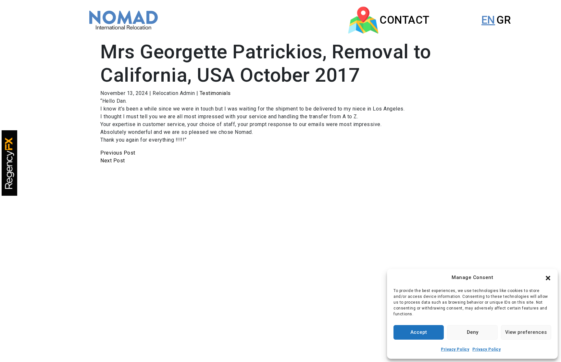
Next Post (112, 161)
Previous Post (117, 153)
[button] (548, 277)
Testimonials (215, 93)
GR (503, 20)
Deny (472, 332)
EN (488, 20)
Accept (418, 332)
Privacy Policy (455, 349)
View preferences (526, 332)
